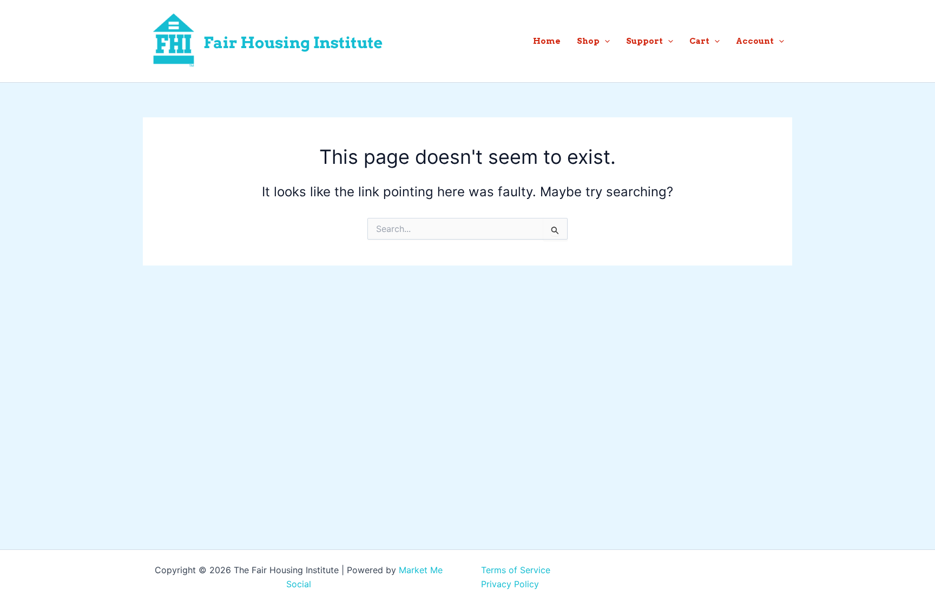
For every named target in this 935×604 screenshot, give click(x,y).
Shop (588, 41)
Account (755, 41)
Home (547, 41)
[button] (605, 41)
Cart (699, 41)
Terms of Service (515, 570)
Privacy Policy (510, 584)
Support (644, 41)
